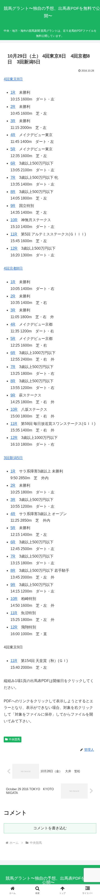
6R (12, 163)
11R (13, 234)
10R (13, 220)
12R (13, 248)
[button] (90, 681)
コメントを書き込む (50, 828)
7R (12, 177)
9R (12, 206)
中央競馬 (14, 739)
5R (12, 149)
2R (12, 107)
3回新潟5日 (13, 458)
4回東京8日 (13, 79)
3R (12, 121)
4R (12, 135)
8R (12, 192)
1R (12, 92)
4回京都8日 (13, 268)
